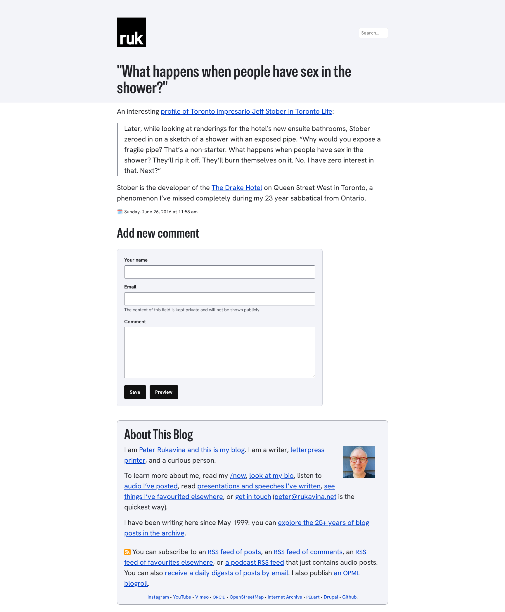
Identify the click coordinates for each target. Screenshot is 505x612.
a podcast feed (254, 562)
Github (349, 597)
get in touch (253, 496)
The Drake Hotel (237, 187)
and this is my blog (192, 449)
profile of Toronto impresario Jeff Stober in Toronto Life (246, 111)
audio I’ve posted (151, 485)
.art (313, 597)
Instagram (158, 597)
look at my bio (271, 475)
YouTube (182, 597)
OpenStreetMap (247, 597)
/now (238, 475)
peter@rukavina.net (305, 496)
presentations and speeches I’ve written (259, 485)
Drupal (331, 597)
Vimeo (202, 597)
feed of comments (308, 551)
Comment (135, 321)
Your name (136, 260)
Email (130, 286)
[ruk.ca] (252, 32)
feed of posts (234, 551)
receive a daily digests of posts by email (226, 572)
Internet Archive (285, 597)
